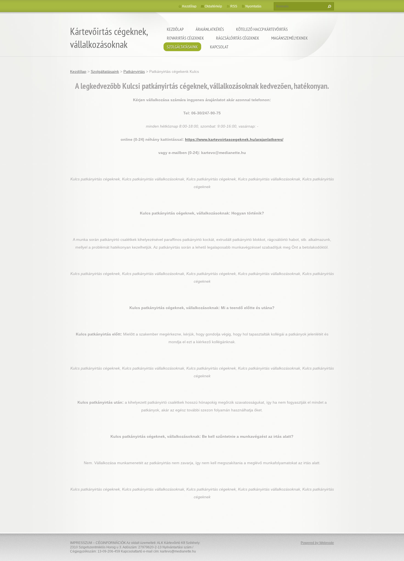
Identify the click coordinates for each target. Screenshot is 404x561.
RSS (233, 6)
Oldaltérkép (213, 6)
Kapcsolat (219, 47)
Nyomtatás (253, 6)
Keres (329, 6)
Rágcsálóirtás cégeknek (237, 38)
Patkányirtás (134, 71)
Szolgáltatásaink (182, 47)
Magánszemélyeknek (289, 38)
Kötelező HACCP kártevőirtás (262, 29)
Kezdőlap (175, 29)
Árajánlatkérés (210, 29)
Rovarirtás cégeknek (185, 38)
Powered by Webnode (317, 543)
